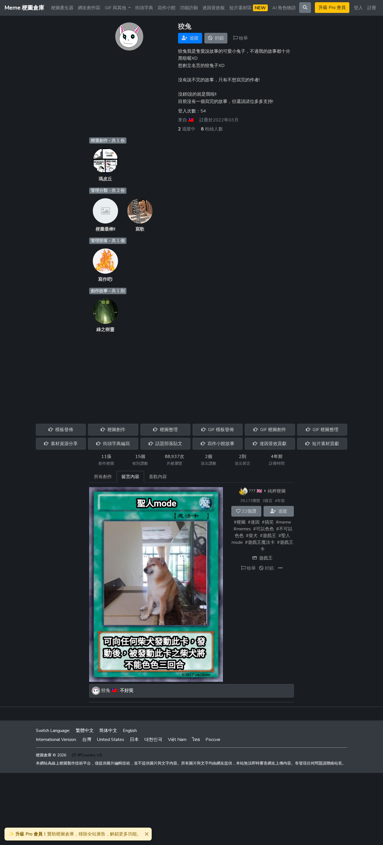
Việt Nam (177, 739)
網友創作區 (89, 8)
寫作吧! (105, 279)
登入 (358, 8)
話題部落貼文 (168, 444)
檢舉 (243, 38)
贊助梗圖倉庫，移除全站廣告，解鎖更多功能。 (75, 834)
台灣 (86, 739)
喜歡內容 (158, 477)
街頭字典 (144, 8)
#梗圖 (240, 522)
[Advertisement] (191, 375)
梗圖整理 (168, 430)
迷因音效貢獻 (273, 444)
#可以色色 (263, 529)
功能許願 (189, 8)
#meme (283, 522)
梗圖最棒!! (105, 229)
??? (252, 491)
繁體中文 (85, 730)
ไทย (196, 739)
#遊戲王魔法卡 (260, 542)
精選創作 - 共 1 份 (108, 140)
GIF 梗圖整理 (325, 430)
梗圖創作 (115, 430)
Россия (213, 739)
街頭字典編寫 (116, 444)
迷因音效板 (213, 8)
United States (110, 739)
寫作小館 (167, 8)
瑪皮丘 (105, 179)
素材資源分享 (64, 444)
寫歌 (139, 229)
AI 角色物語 (284, 8)
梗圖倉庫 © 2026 (51, 755)
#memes (242, 529)
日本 (134, 739)
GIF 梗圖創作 (272, 430)
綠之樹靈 (105, 329)
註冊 (371, 8)
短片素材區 (247, 8)
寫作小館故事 (220, 444)
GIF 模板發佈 (220, 430)
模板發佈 (63, 430)
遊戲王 (266, 558)
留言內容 (130, 477)
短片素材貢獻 (325, 444)
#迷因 (254, 522)
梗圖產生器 (62, 8)
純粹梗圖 (277, 491)
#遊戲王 (268, 536)
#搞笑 (268, 522)
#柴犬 (252, 536)
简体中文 (108, 730)
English (130, 730)
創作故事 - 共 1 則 (108, 291)
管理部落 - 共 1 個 (108, 240)
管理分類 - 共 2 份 (108, 190)
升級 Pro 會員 (332, 7)
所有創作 (103, 477)
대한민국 (153, 739)
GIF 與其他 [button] (116, 8)
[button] (280, 568)
